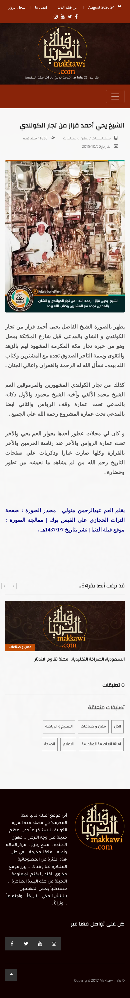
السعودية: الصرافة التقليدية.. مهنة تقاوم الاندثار (80, 660)
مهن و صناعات (75, 139)
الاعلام (68, 744)
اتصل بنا (41, 7)
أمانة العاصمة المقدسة (101, 744)
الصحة (49, 744)
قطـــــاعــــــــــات (101, 139)
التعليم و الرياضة (59, 727)
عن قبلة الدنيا (68, 7)
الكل (117, 727)
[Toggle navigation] (115, 96)
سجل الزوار (16, 7)
